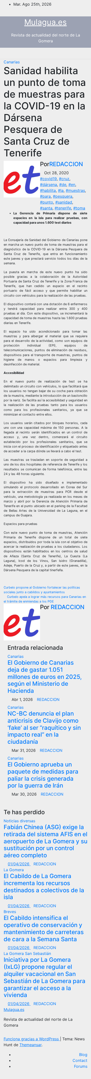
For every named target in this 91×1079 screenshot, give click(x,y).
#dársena (48, 184)
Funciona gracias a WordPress (32, 1038)
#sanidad (63, 202)
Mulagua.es (45, 22)
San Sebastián (38, 953)
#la (61, 190)
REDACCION (66, 164)
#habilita (48, 190)
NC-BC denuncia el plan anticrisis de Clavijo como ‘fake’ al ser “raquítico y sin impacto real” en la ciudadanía (44, 727)
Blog (83, 1054)
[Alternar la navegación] (78, 53)
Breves (10, 911)
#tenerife (63, 208)
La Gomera (14, 869)
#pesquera (62, 196)
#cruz (64, 178)
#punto (46, 202)
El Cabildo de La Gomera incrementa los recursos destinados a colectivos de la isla (44, 886)
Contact (80, 1060)
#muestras (75, 190)
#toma (79, 208)
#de (62, 184)
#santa (46, 208)
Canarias (12, 61)
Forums (80, 1066)
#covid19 (48, 178)
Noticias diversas (19, 820)
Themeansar (30, 1044)
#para (45, 196)
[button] (67, 53)
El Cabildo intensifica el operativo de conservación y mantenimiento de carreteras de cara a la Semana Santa (44, 928)
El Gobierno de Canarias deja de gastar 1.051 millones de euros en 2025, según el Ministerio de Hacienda (45, 676)
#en (71, 184)
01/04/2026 (19, 863)
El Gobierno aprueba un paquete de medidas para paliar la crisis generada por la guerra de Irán (43, 775)
